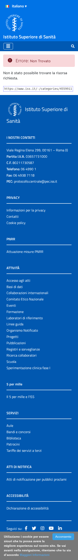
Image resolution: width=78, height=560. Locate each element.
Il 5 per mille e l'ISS (20, 396)
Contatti (12, 216)
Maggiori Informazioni (34, 555)
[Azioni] (7, 6)
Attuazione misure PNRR (24, 251)
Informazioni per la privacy (26, 210)
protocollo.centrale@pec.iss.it (35, 181)
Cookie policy (16, 222)
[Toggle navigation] (8, 46)
